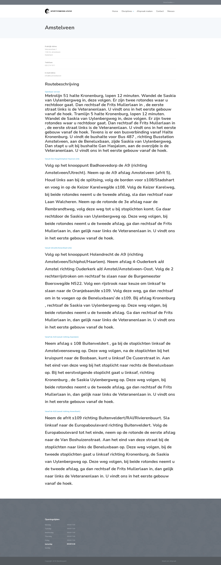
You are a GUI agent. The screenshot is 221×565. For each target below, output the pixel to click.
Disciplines (127, 11)
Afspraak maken (145, 11)
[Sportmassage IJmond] (58, 11)
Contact (160, 11)
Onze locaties (168, 2)
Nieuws (170, 11)
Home (115, 11)
